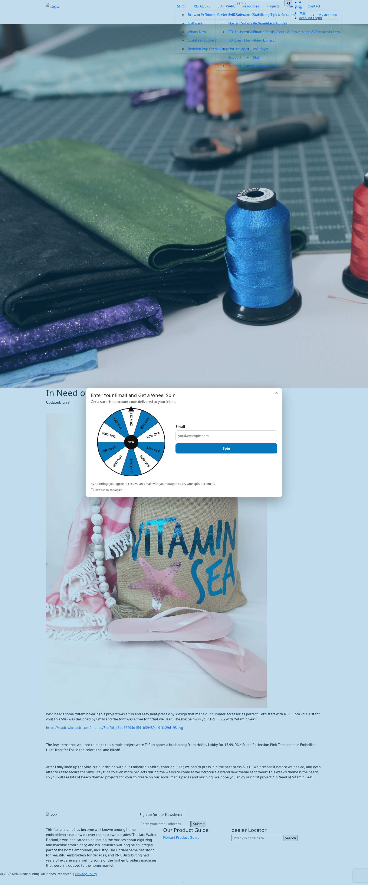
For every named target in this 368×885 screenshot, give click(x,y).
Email (180, 426)
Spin (226, 448)
